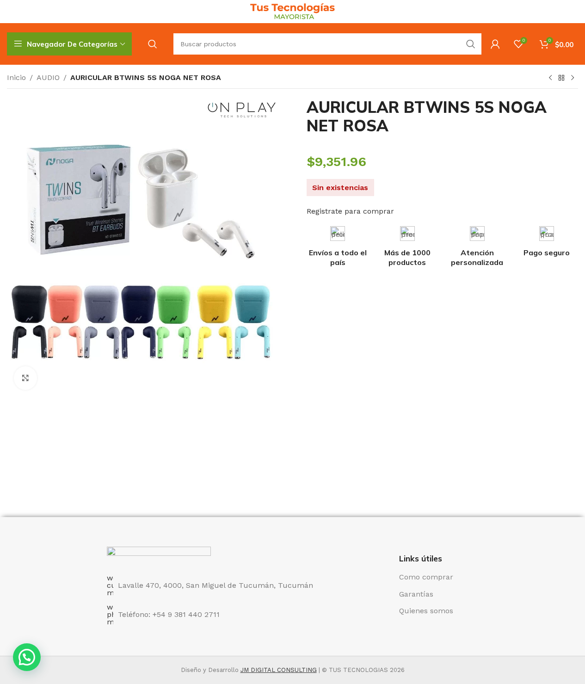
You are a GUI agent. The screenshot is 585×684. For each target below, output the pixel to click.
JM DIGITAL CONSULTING (278, 669)
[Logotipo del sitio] (292, 10)
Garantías (416, 594)
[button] (27, 657)
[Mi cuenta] (495, 44)
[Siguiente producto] (572, 78)
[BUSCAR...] (470, 44)
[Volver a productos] (561, 78)
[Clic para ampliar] (25, 377)
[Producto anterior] (550, 78)
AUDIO (48, 77)
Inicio (16, 77)
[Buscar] (152, 44)
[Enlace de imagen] (159, 555)
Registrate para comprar (350, 211)
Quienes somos (426, 610)
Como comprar (426, 577)
